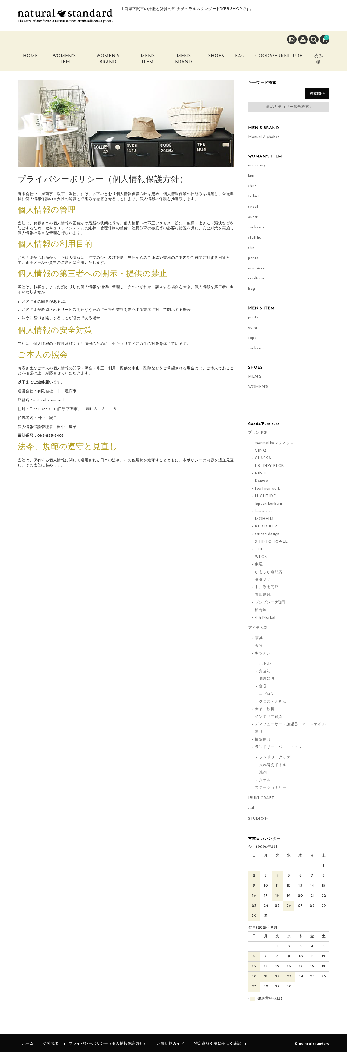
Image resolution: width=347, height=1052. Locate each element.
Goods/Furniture (279, 56)
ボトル (265, 664)
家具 (259, 732)
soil (251, 808)
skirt (252, 248)
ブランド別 (258, 433)
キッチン (263, 653)
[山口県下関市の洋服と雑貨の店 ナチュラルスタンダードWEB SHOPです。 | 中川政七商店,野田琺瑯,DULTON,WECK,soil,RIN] (65, 18)
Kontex (261, 481)
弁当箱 (265, 671)
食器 (263, 686)
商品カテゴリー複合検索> (288, 107)
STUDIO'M (258, 819)
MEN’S (255, 377)
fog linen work (267, 489)
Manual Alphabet (263, 137)
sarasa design (267, 534)
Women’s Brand (108, 59)
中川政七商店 (266, 587)
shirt (252, 186)
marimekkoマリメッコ (274, 443)
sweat (253, 207)
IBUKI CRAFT (261, 798)
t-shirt (253, 196)
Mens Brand (183, 59)
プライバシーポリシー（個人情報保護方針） (108, 1044)
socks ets (256, 348)
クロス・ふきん (273, 702)
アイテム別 (258, 628)
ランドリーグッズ (274, 757)
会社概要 (51, 1044)
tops (252, 338)
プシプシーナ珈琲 (270, 602)
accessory (257, 165)
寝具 (259, 638)
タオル (265, 780)
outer (253, 217)
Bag (240, 56)
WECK (261, 557)
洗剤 (263, 773)
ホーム (28, 1044)
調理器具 (267, 679)
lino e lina (263, 511)
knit (251, 176)
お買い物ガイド (171, 1044)
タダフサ (263, 580)
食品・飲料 (265, 709)
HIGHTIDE (265, 496)
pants (253, 258)
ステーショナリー (270, 788)
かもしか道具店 (268, 572)
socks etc (256, 227)
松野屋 (261, 610)
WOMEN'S (258, 387)
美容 (259, 646)
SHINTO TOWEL (271, 542)
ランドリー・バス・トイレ (278, 747)
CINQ (260, 451)
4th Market (265, 618)
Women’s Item (64, 59)
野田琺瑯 (263, 595)
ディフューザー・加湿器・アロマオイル (290, 724)
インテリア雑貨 (268, 717)
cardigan (256, 278)
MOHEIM (264, 519)
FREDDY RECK (269, 466)
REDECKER (266, 527)
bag (251, 289)
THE (259, 549)
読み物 (318, 59)
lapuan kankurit (269, 504)
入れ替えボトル (273, 765)
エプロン (267, 694)
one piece (256, 268)
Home (30, 56)
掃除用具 (263, 740)
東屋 (259, 564)
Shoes (216, 56)
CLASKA (263, 458)
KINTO (262, 473)
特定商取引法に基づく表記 (217, 1044)
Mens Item (148, 59)
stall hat (255, 238)
